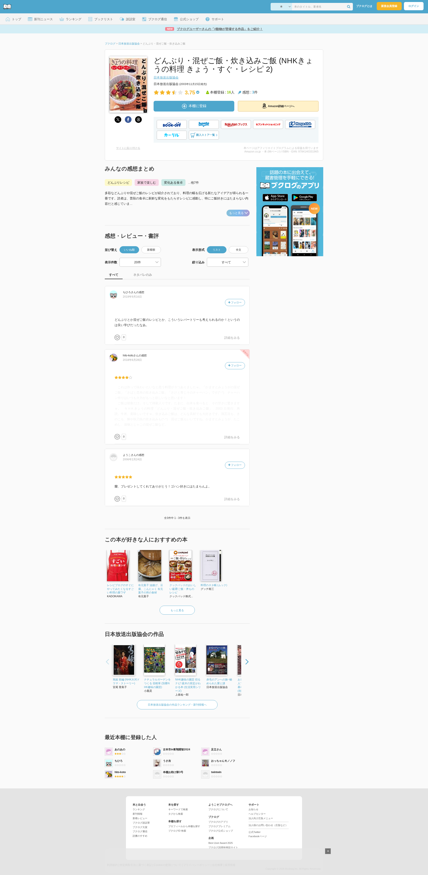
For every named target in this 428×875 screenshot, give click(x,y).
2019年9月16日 (132, 296)
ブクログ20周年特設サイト (223, 847)
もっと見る (236, 213)
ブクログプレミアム (219, 826)
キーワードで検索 (178, 809)
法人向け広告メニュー (261, 818)
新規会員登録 (389, 6)
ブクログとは (364, 6)
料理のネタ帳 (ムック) (214, 585)
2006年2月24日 (132, 459)
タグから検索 (175, 813)
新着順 (151, 249)
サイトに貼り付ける (128, 148)
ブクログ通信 (140, 831)
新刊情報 (137, 813)
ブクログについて (218, 809)
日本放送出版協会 (166, 77)
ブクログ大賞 (140, 827)
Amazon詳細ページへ (281, 106)
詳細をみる (232, 337)
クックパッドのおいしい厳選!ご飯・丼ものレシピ (182, 589)
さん (129, 292)
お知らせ (253, 809)
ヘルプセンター (257, 813)
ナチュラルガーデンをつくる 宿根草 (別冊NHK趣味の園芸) (157, 683)
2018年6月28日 (132, 359)
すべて (113, 274)
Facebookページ (258, 836)
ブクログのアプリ (218, 821)
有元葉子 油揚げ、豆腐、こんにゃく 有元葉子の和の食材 (150, 589)
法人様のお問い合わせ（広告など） (268, 825)
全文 (238, 249)
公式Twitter (255, 832)
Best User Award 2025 (220, 843)
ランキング (139, 809)
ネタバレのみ (142, 274)
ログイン (413, 6)
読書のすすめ (140, 835)
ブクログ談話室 (141, 822)
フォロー (236, 302)
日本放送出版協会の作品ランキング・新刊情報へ (177, 704)
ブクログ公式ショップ (220, 830)
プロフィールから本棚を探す (184, 826)
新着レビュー (140, 818)
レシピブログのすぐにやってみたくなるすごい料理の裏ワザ (120, 589)
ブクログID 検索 (177, 830)
